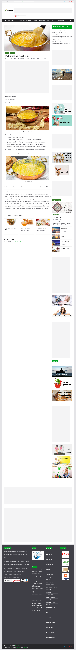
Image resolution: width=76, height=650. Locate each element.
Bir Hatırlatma (48, 562)
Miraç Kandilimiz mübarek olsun (64, 235)
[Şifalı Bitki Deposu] (5, 20)
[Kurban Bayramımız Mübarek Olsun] (56, 243)
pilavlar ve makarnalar (35, 589)
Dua (46, 572)
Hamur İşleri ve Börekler (50, 587)
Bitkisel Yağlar (48, 567)
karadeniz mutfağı (28, 58)
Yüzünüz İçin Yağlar (44, 186)
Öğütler (47, 604)
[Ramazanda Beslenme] (56, 249)
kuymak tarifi (33, 58)
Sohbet (47, 625)
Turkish (19, 16)
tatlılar (37, 598)
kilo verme (42, 585)
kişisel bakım (34, 586)
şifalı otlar (38, 610)
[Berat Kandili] (62, 207)
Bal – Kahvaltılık (25, 228)
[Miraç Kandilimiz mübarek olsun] (56, 236)
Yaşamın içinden (49, 632)
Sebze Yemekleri (49, 614)
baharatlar (34, 571)
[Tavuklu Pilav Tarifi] (43, 219)
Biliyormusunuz (49, 559)
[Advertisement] (43, 10)
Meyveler (47, 599)
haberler (39, 579)
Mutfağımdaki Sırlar (50, 602)
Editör (7, 58)
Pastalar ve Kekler (49, 607)
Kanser (35, 585)
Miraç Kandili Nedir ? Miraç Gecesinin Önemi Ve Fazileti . (25, 2)
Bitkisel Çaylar (48, 564)
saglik (40, 589)
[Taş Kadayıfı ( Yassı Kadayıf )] (11, 219)
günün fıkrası (34, 579)
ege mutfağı (33, 577)
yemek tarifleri (44, 58)
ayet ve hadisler (39, 570)
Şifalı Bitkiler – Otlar (50, 622)
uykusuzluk (41, 598)
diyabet (39, 574)
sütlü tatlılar (34, 598)
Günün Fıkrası (48, 582)
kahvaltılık (22, 58)
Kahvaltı (47, 592)
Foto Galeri (48, 577)
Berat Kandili (57, 217)
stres (41, 596)
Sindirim (37, 594)
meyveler (41, 588)
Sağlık (35, 20)
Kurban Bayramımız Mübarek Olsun (65, 242)
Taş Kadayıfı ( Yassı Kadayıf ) (10, 228)
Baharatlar (48, 554)
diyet (42, 574)
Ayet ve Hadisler (27, 20)
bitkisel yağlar (37, 573)
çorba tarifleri (34, 607)
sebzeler (37, 592)
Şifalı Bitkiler (11, 20)
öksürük (37, 607)
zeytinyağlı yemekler (35, 605)
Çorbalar (47, 569)
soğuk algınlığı (38, 596)
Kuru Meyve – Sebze (50, 597)
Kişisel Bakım (42, 20)
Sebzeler (47, 617)
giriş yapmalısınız (18, 241)
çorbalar (40, 605)
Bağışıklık (37, 571)
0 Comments (17, 58)
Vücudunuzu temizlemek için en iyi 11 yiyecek (16, 186)
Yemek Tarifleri (49, 20)
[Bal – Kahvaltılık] (27, 219)
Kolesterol (38, 586)
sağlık (33, 592)
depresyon (36, 574)
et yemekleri (39, 577)
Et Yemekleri (48, 574)
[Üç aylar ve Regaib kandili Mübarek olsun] (56, 230)
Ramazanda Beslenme (65, 248)
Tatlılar (47, 630)
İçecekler (19, 20)
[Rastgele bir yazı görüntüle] (70, 20)
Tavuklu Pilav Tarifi (42, 228)
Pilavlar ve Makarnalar (50, 609)
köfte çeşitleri (36, 588)
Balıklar (47, 557)
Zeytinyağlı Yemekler (50, 637)
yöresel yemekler (36, 603)
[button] (14, 20)
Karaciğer (38, 585)
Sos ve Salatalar (49, 627)
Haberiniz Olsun (60, 20)
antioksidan (34, 570)
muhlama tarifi (38, 58)
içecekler (38, 583)
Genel (47, 579)
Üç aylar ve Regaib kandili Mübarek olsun (65, 229)
